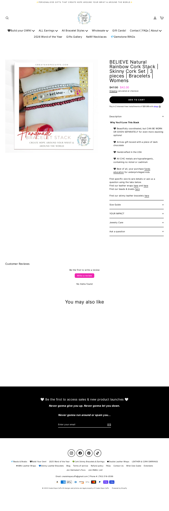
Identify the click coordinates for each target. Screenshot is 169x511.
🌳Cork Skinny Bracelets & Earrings (88, 461)
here (136, 185)
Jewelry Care (116, 222)
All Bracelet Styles (73, 30)
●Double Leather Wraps (118, 461)
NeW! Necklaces (96, 36)
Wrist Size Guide (133, 466)
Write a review (84, 275)
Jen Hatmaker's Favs (76, 470)
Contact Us (118, 466)
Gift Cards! (119, 30)
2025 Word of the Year (59, 461)
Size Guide (115, 204)
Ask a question (117, 231)
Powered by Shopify (119, 488)
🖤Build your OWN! (19, 30)
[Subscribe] (109, 425)
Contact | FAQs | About (144, 30)
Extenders (148, 466)
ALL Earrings (47, 30)
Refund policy (97, 466)
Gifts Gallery (74, 36)
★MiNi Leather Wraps (26, 466)
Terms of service (80, 466)
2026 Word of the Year (48, 36)
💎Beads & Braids (19, 461)
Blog (68, 466)
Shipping (113, 91)
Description (115, 116)
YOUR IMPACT (116, 213)
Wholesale (99, 30)
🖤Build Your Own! (38, 461)
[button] (136, 122)
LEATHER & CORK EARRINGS (145, 461)
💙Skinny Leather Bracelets (51, 466)
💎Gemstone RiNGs (123, 36)
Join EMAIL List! (95, 470)
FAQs (108, 466)
